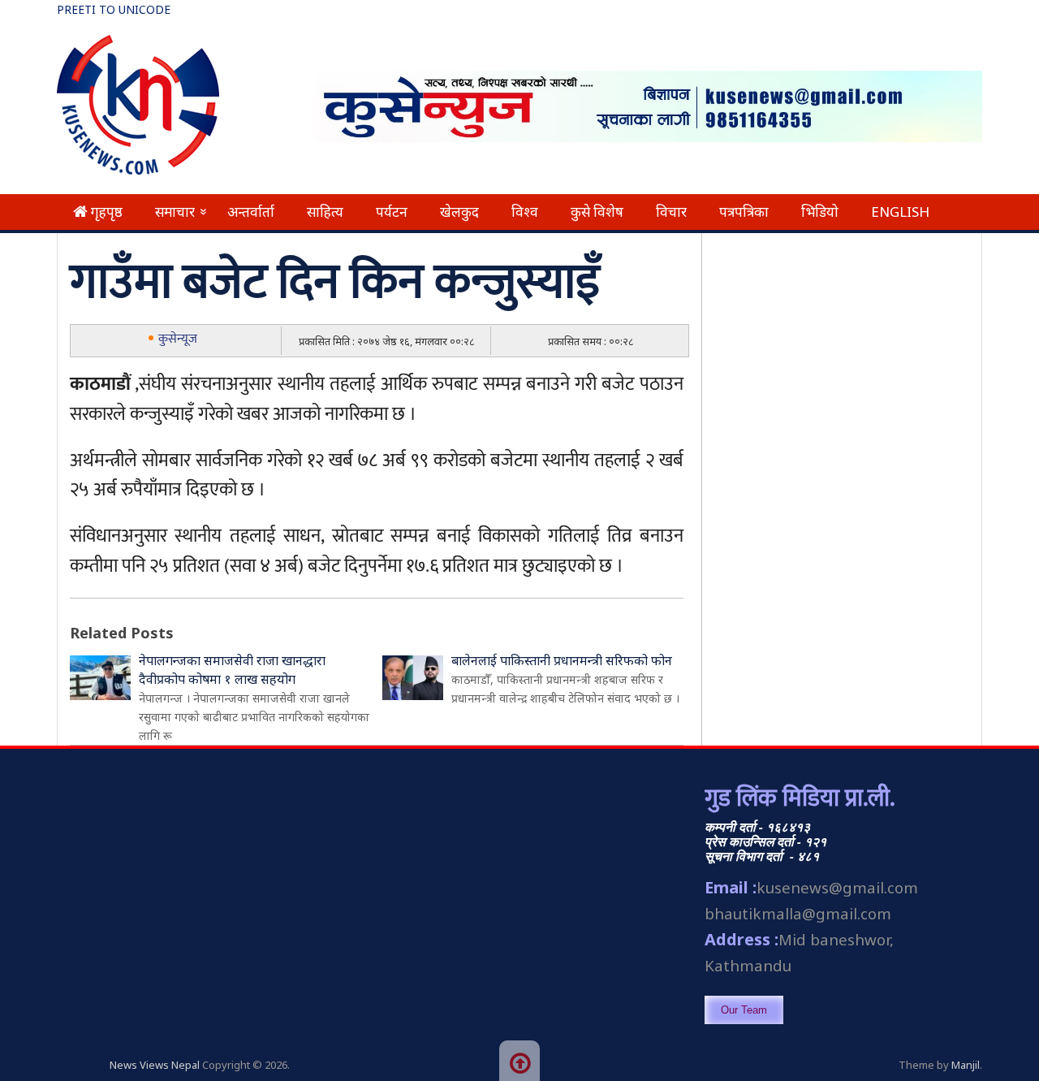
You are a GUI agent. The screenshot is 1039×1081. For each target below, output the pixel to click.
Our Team (744, 1010)
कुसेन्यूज (177, 339)
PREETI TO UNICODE (113, 9)
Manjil (965, 1064)
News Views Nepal (155, 1064)
